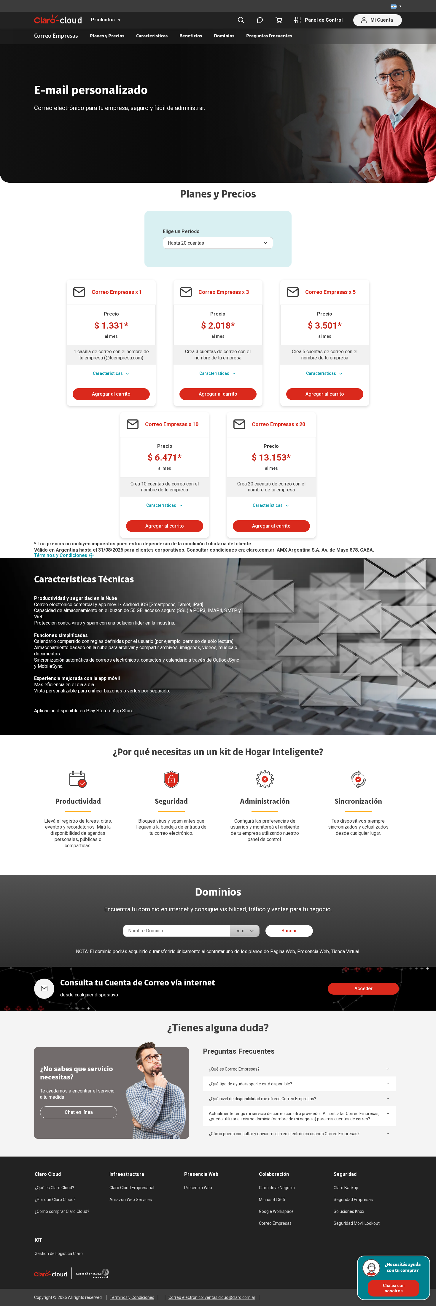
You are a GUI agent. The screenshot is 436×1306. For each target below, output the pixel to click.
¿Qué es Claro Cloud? (54, 1187)
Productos (103, 20)
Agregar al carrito (111, 394)
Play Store (97, 710)
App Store (123, 710)
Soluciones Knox (349, 1211)
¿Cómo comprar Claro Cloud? (62, 1211)
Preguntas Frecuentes (269, 36)
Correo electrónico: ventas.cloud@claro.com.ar (211, 1297)
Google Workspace (276, 1211)
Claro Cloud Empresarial (131, 1187)
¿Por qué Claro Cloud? (55, 1199)
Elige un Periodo (181, 231)
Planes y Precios (107, 36)
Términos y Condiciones (60, 555)
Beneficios (190, 36)
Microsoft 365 (272, 1199)
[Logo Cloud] (58, 19)
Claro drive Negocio (277, 1187)
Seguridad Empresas (353, 1199)
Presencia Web (198, 1187)
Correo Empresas (275, 1223)
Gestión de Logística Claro (59, 1253)
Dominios (224, 36)
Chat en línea (79, 1112)
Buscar (289, 931)
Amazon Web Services (130, 1199)
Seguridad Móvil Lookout (357, 1223)
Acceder (363, 988)
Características (152, 36)
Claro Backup (346, 1187)
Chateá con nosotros (394, 1288)
